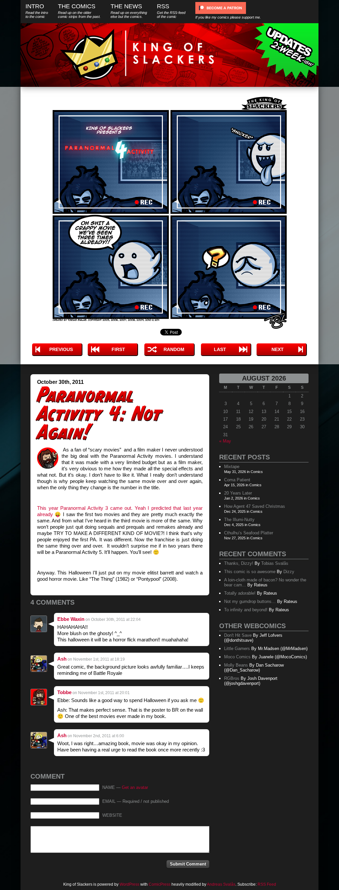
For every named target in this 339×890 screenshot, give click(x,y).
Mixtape (231, 466)
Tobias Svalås (274, 563)
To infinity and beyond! (245, 609)
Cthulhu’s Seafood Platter (248, 532)
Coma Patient (237, 479)
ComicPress (159, 884)
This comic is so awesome (249, 571)
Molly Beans (236, 665)
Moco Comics (237, 656)
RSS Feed (267, 884)
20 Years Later (238, 493)
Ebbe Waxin (70, 619)
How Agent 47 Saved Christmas (254, 506)
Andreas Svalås (221, 884)
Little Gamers (237, 648)
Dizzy (288, 571)
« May (225, 441)
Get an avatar (135, 787)
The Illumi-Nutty (239, 519)
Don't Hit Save (238, 635)
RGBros (231, 678)
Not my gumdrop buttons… (250, 601)
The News (129, 11)
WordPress (129, 884)
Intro (36, 11)
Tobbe (64, 692)
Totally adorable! (240, 593)
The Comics (79, 11)
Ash (62, 659)
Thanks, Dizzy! (238, 563)
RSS (171, 11)
